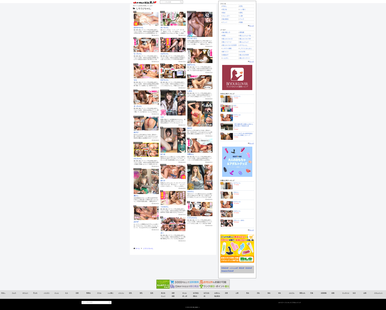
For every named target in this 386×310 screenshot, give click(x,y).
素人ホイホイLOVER (229, 45)
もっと (251, 26)
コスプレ (292, 293)
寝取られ (302, 293)
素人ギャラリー (245, 58)
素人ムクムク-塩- (245, 35)
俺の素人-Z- (226, 32)
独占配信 (225, 19)
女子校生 (196, 293)
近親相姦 (323, 293)
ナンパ (224, 22)
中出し (224, 6)
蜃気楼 (242, 32)
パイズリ (46, 293)
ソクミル (233, 268)
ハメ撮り (243, 9)
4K (204, 296)
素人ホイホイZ (227, 39)
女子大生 (206, 293)
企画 (364, 293)
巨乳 (241, 6)
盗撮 (333, 293)
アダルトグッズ (296, 302)
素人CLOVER (244, 55)
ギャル (184, 293)
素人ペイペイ (226, 42)
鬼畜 (173, 296)
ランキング (288, 302)
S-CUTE (242, 51)
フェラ (242, 19)
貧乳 (141, 293)
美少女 (224, 9)
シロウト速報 (226, 48)
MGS (241, 268)
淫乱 (258, 293)
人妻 (241, 16)
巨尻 (151, 293)
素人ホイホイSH (245, 39)
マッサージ (345, 293)
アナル (99, 293)
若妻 (226, 293)
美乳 (241, 12)
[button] (181, 2)
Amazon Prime (226, 271)
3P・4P (184, 296)
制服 (241, 22)
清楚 (173, 293)
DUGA (247, 268)
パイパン (121, 293)
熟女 (223, 12)
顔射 (77, 293)
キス (66, 293)
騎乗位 (88, 293)
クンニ (56, 293)
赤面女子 (225, 55)
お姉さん (217, 293)
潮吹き (195, 296)
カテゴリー (281, 302)
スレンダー (226, 16)
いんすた (225, 58)
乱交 (354, 293)
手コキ (35, 293)
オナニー (25, 293)
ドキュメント (378, 293)
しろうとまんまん (246, 48)
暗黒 (223, 35)
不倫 (311, 293)
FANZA (224, 268)
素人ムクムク (244, 42)
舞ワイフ (225, 51)
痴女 (269, 293)
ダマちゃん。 (244, 45)
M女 (279, 293)
